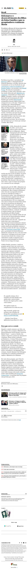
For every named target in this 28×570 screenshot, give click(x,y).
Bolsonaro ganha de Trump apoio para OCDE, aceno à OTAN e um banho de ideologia (17, 394)
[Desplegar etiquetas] (26, 411)
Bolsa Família (18, 99)
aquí (20, 419)
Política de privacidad (8, 558)
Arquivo (3, 508)
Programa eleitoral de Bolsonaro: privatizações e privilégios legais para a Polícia (13, 476)
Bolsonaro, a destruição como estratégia (13, 466)
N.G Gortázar (14, 397)
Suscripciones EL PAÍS (19, 558)
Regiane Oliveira (12, 405)
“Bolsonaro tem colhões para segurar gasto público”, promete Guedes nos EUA (5, 166)
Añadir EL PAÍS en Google (7, 53)
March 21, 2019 (18, 320)
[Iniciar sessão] (26, 8)
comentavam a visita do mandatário (11, 86)
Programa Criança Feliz (13, 229)
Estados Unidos (5, 88)
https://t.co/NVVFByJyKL (11, 315)
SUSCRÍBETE (21, 8)
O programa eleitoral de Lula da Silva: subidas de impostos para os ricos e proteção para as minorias (13, 472)
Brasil (3, 12)
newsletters (4, 493)
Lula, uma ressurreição (9, 469)
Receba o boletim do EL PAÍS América (10, 383)
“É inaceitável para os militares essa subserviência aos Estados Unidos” (4, 152)
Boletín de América (6, 496)
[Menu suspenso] (2, 8)
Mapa (14, 558)
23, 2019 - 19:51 (16, 46)
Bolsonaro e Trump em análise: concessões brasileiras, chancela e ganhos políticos (17, 402)
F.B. (14, 44)
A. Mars (10, 397)
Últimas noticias (5, 464)
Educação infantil (10, 411)
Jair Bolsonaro (18, 411)
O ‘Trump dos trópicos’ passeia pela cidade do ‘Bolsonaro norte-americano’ (4, 136)
